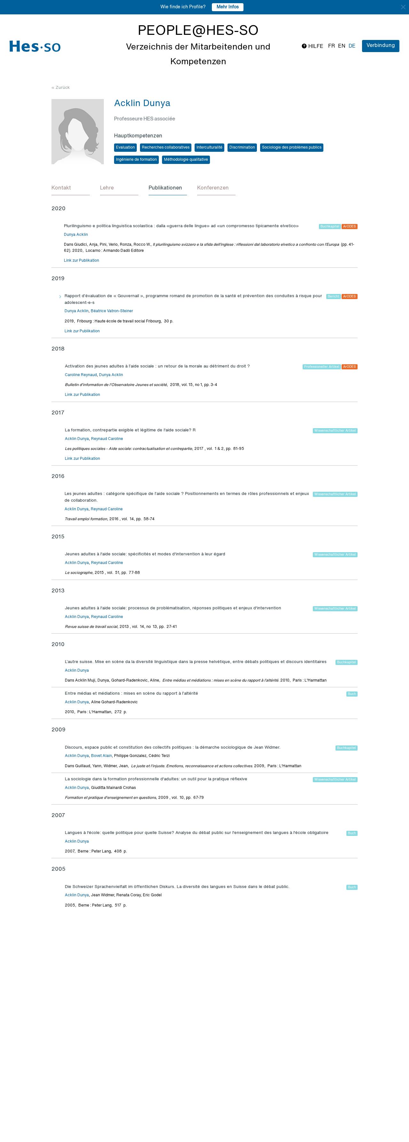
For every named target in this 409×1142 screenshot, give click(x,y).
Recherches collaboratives (165, 148)
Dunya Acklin (76, 235)
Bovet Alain (101, 756)
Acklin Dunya (77, 439)
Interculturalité (209, 148)
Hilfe (315, 46)
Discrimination (242, 148)
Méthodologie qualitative (186, 160)
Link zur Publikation (81, 261)
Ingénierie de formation (136, 160)
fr (331, 46)
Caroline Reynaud (81, 375)
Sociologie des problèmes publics (291, 148)
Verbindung (381, 45)
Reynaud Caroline (107, 439)
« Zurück (60, 88)
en (341, 46)
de (352, 46)
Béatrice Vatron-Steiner (112, 311)
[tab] (70, 188)
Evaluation (125, 148)
